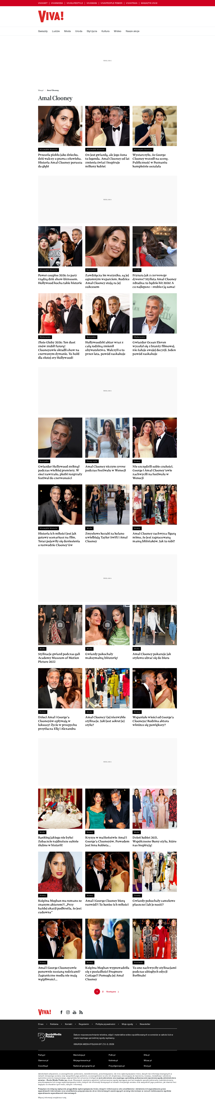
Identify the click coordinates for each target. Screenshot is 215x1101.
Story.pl (147, 1065)
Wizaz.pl (148, 1060)
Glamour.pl (43, 1060)
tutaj (64, 1097)
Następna (111, 991)
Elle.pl (147, 1054)
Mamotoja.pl (79, 1054)
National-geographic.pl (84, 1065)
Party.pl (41, 1054)
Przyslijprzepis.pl (117, 1065)
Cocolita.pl (43, 1065)
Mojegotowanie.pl (81, 1060)
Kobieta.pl (113, 1060)
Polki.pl (112, 1054)
